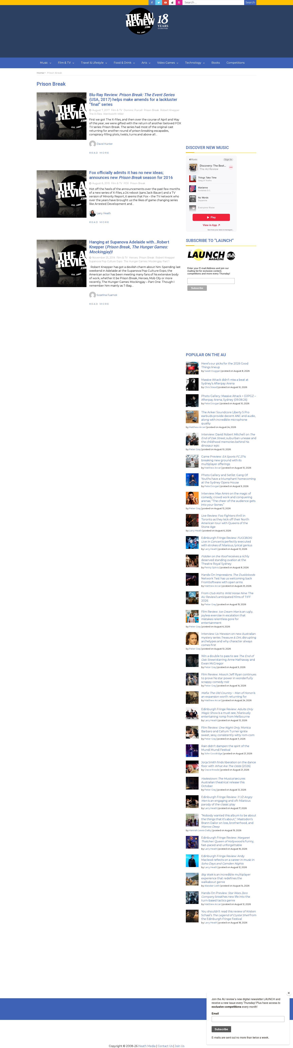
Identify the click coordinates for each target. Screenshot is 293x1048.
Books (215, 62)
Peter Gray (195, 449)
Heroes (133, 257)
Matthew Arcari (197, 427)
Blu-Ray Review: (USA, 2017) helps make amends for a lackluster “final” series (133, 99)
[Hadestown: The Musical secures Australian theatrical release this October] (192, 783)
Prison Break (151, 110)
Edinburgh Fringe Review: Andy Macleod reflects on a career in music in (228, 860)
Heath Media (146, 1046)
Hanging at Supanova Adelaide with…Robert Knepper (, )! (129, 247)
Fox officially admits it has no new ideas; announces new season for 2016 (131, 175)
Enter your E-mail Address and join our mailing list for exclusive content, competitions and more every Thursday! (208, 271)
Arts (144, 62)
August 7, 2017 (101, 110)
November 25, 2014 (103, 257)
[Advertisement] (146, 46)
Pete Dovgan (211, 403)
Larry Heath (195, 530)
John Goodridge (213, 753)
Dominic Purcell (133, 110)
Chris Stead (210, 387)
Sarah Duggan (212, 371)
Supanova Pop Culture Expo (105, 261)
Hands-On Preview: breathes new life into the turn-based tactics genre (225, 896)
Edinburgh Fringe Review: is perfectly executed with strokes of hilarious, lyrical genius (226, 541)
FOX (126, 183)
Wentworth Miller (113, 113)
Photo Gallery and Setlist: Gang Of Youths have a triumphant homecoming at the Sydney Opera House (228, 478)
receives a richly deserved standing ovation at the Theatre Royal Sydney (225, 560)
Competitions (236, 62)
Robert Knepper (169, 110)
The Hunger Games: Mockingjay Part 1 (146, 261)
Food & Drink (122, 62)
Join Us (179, 1046)
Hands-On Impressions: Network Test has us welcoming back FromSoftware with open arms (228, 578)
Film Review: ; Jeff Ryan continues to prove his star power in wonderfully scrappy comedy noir (228, 678)
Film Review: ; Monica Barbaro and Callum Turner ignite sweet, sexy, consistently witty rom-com (227, 731)
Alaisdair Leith (212, 885)
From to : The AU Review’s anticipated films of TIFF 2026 (227, 597)
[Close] (288, 993)
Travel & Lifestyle (92, 62)
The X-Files (95, 113)
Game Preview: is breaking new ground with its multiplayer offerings (223, 460)
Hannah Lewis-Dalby (200, 830)
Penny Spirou (211, 567)
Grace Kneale (211, 770)
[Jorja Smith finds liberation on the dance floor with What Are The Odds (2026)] (192, 767)
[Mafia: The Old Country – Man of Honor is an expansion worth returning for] (192, 697)
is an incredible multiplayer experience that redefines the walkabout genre (226, 878)
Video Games (166, 62)
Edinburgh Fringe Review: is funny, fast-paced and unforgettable (227, 841)
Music (44, 62)
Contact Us (165, 1046)
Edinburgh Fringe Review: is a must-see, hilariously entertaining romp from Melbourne (227, 713)
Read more (99, 152)
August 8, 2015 (101, 183)
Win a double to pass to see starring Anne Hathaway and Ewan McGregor (228, 659)
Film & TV (64, 62)
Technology (193, 62)
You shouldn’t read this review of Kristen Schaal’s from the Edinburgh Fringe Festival (228, 915)
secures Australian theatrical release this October (223, 782)
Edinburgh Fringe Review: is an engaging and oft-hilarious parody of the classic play (226, 800)
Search (250, 2)
